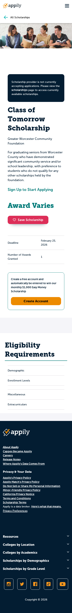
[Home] (12, 5)
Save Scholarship (30, 220)
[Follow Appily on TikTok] (48, 584)
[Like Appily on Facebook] (35, 584)
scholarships (19, 90)
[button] (15, 219)
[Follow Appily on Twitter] (22, 584)
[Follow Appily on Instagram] (8, 584)
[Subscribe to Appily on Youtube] (62, 584)
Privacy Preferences (15, 510)
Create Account (36, 301)
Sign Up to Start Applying (30, 189)
